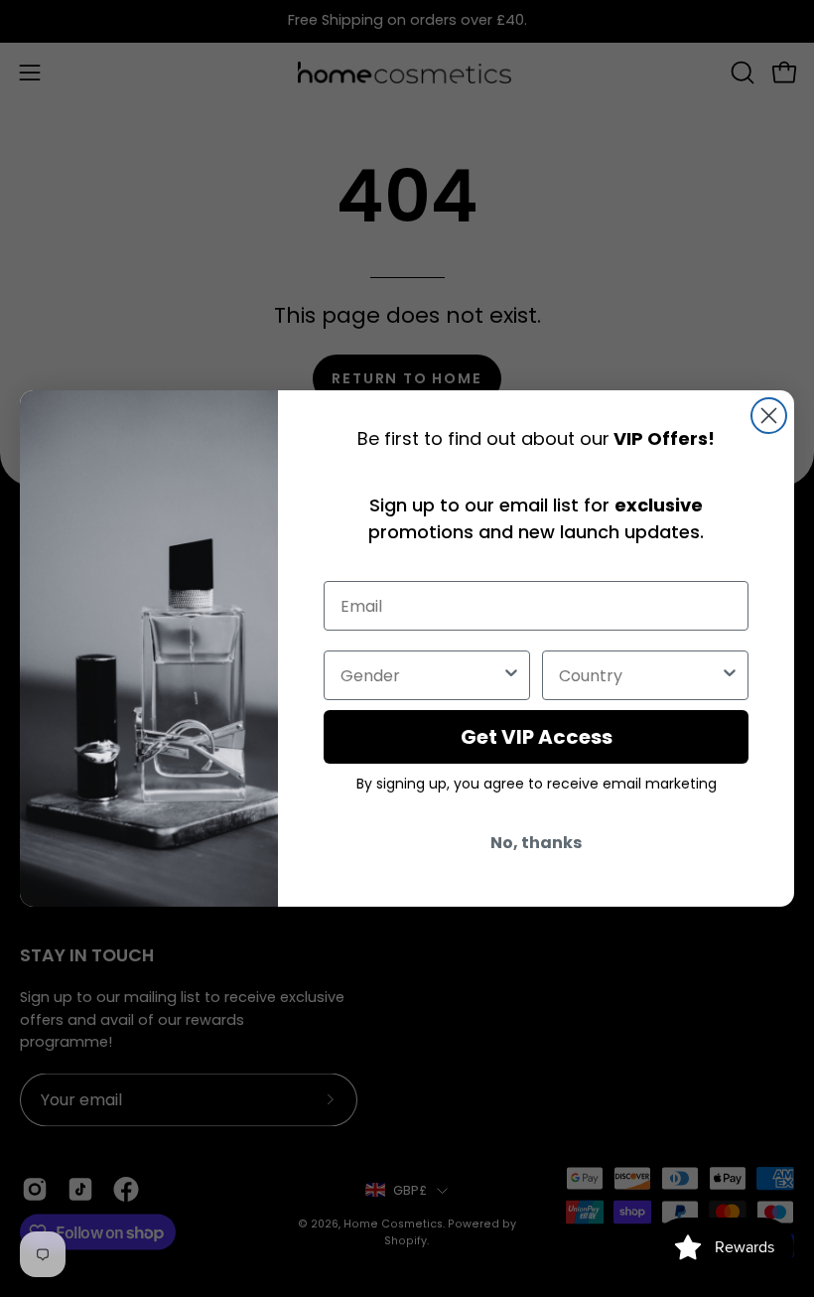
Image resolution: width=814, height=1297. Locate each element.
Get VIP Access (536, 737)
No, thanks (536, 842)
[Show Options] (511, 675)
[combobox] (420, 675)
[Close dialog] (768, 415)
